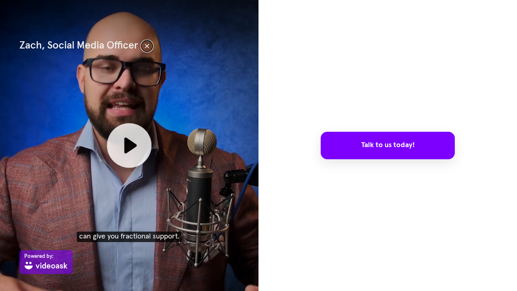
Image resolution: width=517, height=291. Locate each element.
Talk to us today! (388, 145)
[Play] (129, 145)
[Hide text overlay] (147, 46)
